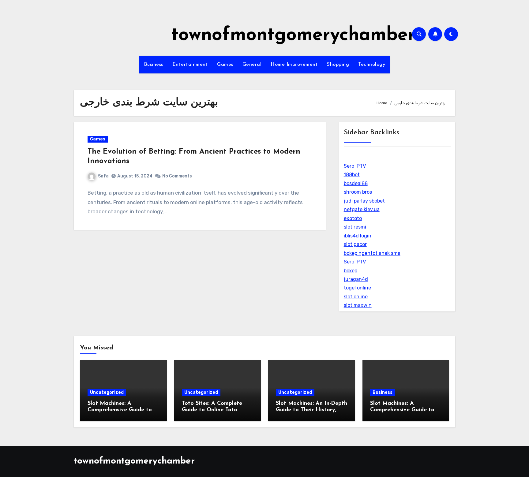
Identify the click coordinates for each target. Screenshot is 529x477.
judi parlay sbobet (364, 201)
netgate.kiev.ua (362, 209)
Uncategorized (107, 392)
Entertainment (190, 64)
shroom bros (358, 192)
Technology (371, 64)
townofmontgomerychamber (293, 35)
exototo (353, 218)
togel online (357, 288)
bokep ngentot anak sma (372, 253)
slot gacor (355, 244)
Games (225, 64)
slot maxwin (358, 305)
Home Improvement (294, 64)
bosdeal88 (356, 183)
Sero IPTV (355, 166)
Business (153, 64)
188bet (352, 174)
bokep (350, 271)
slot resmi (355, 227)
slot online (356, 297)
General (252, 64)
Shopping (338, 64)
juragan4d (356, 279)
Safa (103, 176)
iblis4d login (357, 236)
